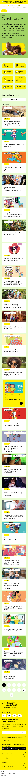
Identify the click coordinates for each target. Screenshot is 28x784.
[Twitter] (19, 715)
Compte (24, 7)
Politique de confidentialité (8, 774)
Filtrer (13, 99)
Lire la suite (6, 740)
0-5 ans (9, 11)
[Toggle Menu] (4, 6)
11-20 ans (21, 11)
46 (11, 695)
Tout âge (3, 11)
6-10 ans (15, 11)
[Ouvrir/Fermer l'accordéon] (24, 753)
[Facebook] (9, 715)
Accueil (3, 15)
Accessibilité (4, 778)
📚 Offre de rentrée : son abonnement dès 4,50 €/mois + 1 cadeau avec (14, 1)
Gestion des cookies (6, 771)
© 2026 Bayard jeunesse (7, 776)
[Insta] (4, 715)
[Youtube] (14, 715)
